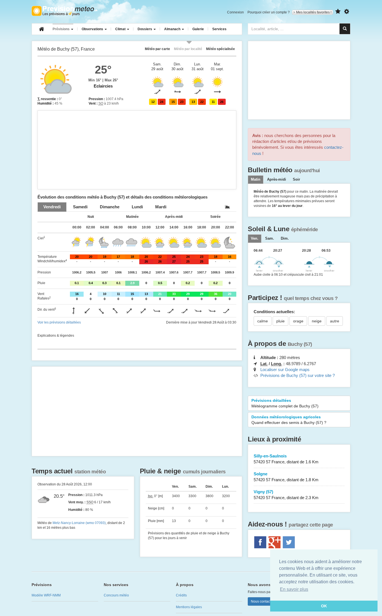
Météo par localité (188, 49)
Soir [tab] (296, 179)
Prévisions (61, 29)
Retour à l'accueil (64, 11)
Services (219, 29)
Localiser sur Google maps (285, 369)
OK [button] (324, 606)
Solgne (286, 476)
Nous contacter (262, 601)
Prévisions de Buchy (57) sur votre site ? (297, 375)
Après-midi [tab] (276, 179)
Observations (93, 29)
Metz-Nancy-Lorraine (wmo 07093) (79, 523)
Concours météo (116, 595)
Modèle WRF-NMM (46, 595)
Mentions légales (189, 607)
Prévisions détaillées (285, 403)
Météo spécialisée (220, 49)
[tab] (52, 206)
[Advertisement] (137, 150)
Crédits (181, 595)
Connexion (235, 12)
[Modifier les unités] (346, 12)
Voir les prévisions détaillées (59, 322)
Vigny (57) (286, 494)
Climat (120, 29)
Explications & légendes (55, 335)
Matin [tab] (255, 179)
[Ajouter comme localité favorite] (338, 12)
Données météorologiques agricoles (288, 420)
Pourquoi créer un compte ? (268, 12)
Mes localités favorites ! (313, 12)
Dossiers (145, 29)
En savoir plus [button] (294, 589)
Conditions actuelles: (274, 311)
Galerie (198, 29)
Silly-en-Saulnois (286, 459)
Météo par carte (157, 49)
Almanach (172, 29)
